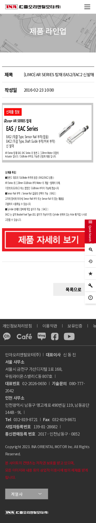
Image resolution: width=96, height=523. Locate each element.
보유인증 (75, 326)
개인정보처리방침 (17, 326)
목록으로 (74, 289)
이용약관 (49, 326)
